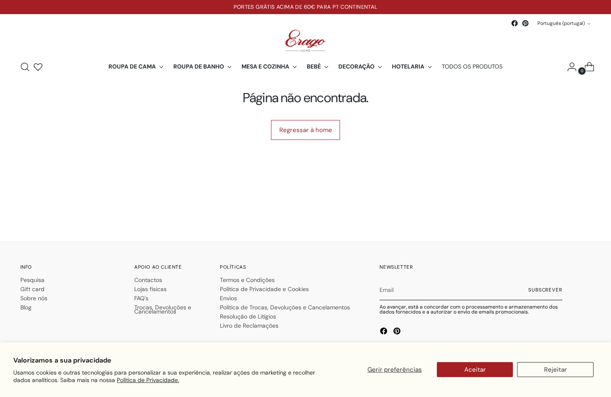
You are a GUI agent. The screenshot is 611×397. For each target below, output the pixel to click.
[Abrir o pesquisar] (25, 67)
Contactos (148, 280)
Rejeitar (555, 369)
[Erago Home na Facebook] (514, 23)
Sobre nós (33, 298)
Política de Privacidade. (148, 380)
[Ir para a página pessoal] (568, 67)
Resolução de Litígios (248, 316)
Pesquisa (32, 280)
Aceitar (475, 369)
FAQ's (141, 298)
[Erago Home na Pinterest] (525, 23)
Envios (228, 298)
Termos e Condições (247, 280)
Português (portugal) (561, 23)
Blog (26, 307)
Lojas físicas (150, 289)
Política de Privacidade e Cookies (264, 289)
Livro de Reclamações (249, 325)
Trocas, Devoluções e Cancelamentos (162, 309)
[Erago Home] (305, 41)
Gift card (32, 289)
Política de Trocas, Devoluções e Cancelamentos (285, 307)
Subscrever (545, 290)
